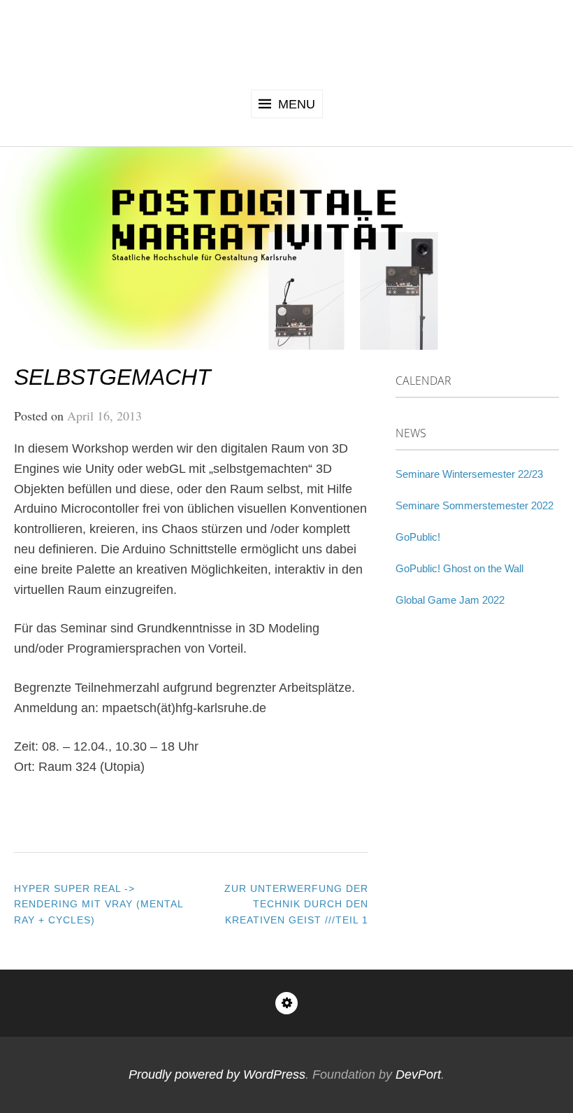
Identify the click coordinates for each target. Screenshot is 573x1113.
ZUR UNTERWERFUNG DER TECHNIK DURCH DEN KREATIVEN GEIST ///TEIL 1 (296, 904)
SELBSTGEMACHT (112, 377)
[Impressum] (286, 1003)
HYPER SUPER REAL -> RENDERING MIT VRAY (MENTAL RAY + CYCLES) (98, 904)
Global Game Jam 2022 (450, 600)
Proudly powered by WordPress (217, 1075)
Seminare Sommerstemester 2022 (474, 505)
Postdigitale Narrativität (287, 42)
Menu (296, 104)
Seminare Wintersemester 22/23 (469, 474)
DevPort (418, 1075)
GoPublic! (418, 537)
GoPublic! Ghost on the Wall (459, 568)
